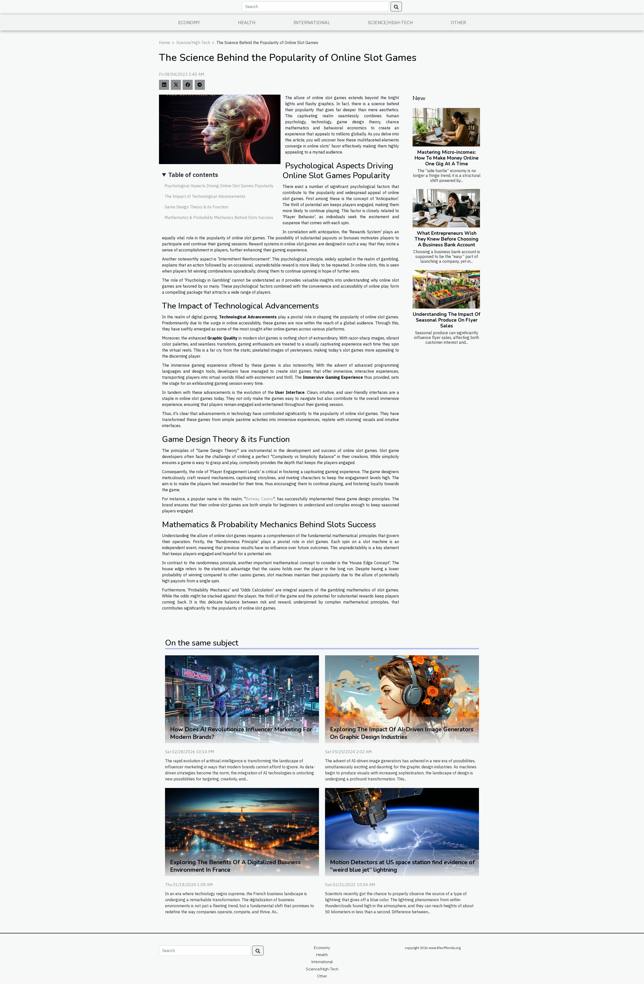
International (311, 22)
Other (458, 22)
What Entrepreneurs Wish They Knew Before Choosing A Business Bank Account (446, 239)
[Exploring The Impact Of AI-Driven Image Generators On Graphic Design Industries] (402, 698)
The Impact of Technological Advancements (205, 196)
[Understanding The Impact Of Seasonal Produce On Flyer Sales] (446, 289)
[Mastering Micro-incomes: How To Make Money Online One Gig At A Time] (446, 127)
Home (164, 42)
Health (246, 22)
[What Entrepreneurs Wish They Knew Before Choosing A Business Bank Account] (446, 208)
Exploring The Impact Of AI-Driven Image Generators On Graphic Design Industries (401, 733)
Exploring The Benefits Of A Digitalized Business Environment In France (235, 866)
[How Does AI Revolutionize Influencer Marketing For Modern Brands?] (242, 698)
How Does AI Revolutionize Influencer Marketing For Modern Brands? (241, 733)
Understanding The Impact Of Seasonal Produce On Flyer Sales (446, 320)
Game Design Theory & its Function (196, 206)
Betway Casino (259, 498)
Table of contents (193, 175)
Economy (189, 22)
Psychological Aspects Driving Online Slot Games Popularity (219, 185)
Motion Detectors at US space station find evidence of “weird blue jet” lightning (402, 866)
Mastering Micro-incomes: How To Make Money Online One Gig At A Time (446, 158)
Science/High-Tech (390, 22)
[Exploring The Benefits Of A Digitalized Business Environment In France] (242, 831)
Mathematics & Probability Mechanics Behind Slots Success (219, 217)
